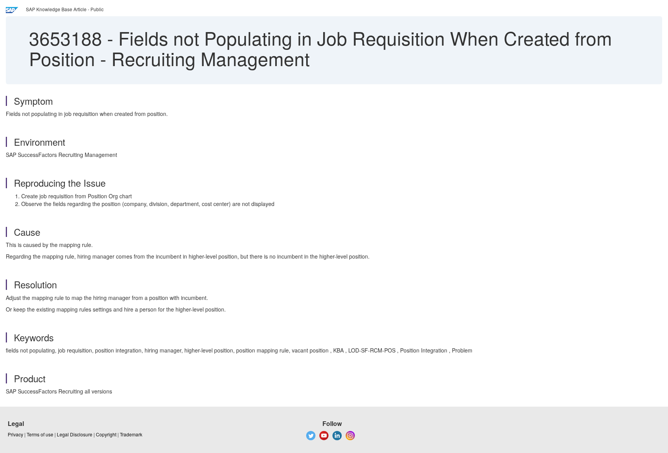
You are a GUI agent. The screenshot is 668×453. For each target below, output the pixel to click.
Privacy (15, 434)
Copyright (106, 434)
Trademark (131, 434)
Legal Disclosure (74, 434)
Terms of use (40, 434)
